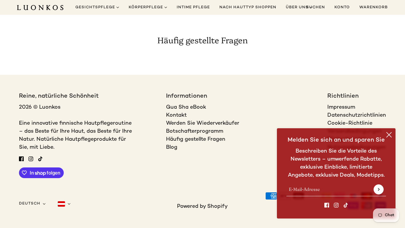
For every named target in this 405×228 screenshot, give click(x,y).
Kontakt (176, 115)
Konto (342, 7)
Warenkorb (374, 7)
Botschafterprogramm (194, 131)
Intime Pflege (193, 7)
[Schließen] (389, 135)
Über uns (298, 7)
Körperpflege (146, 7)
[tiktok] (345, 205)
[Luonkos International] (40, 7)
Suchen (315, 7)
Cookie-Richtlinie (349, 123)
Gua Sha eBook (186, 107)
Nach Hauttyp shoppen (247, 7)
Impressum (341, 107)
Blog (171, 147)
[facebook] (326, 205)
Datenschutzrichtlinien (356, 115)
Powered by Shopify (202, 206)
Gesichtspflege (95, 7)
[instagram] (336, 205)
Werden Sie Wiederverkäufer (202, 123)
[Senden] (379, 189)
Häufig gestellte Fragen (195, 139)
